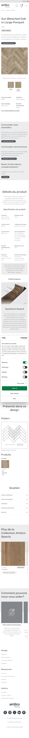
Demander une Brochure (9, 159)
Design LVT (4, 654)
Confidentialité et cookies (14, 718)
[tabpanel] (14, 495)
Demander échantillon (8, 43)
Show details (20, 383)
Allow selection (14, 393)
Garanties (3, 679)
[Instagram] (10, 712)
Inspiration (4, 663)
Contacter (5, 177)
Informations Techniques (7, 676)
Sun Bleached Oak (4, 472)
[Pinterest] (24, 712)
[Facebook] (5, 712)
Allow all (14, 388)
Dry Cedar (4, 569)
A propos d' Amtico (6, 695)
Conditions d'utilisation (14, 722)
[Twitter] (14, 712)
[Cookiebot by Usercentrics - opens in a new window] (20, 338)
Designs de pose (5, 657)
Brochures (4, 673)
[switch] (25, 367)
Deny (14, 398)
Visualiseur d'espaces (7, 660)
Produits (8, 10)
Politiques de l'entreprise (7, 698)
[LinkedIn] (19, 712)
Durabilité (3, 682)
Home (2, 10)
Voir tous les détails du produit (10, 111)
